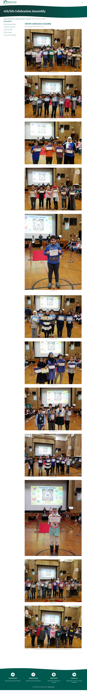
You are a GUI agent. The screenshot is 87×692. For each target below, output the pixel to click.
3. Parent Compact (7, 32)
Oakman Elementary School (9, 24)
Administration (51, 687)
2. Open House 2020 (7, 29)
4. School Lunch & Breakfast (9, 35)
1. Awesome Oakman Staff (9, 27)
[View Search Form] (82, 2)
